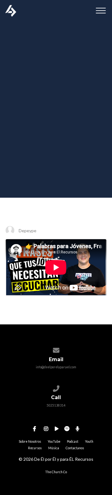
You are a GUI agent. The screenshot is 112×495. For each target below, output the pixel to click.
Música (53, 448)
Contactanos (75, 448)
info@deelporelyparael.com (56, 367)
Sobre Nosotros (30, 441)
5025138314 (56, 405)
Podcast (72, 441)
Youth (89, 441)
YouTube (54, 441)
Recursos (35, 448)
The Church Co (56, 472)
